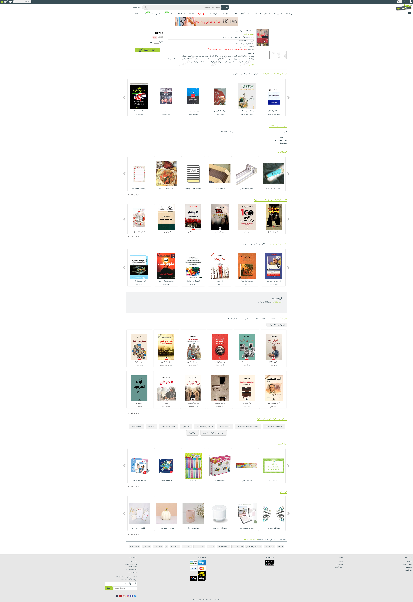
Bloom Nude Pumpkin (166, 528)
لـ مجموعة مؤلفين (193, 114)
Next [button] (124, 97)
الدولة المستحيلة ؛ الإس (139, 281)
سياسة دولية (187, 546)
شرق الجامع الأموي (166, 362)
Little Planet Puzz (166, 480)
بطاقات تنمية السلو (220, 480)
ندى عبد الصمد (192, 406)
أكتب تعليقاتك (277, 302)
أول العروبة (139, 403)
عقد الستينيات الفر (247, 362)
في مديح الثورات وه (220, 362)
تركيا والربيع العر (220, 232)
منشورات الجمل (136, 426)
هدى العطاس (246, 406)
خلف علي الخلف (165, 406)
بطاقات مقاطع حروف (274, 480)
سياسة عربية (175, 546)
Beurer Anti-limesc (220, 528)
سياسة (246, 539)
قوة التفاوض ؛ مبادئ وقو (274, 281)
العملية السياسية (237, 546)
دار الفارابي (186, 426)
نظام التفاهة (220, 281)
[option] (274, 97)
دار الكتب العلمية (225, 426)
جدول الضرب (193, 480)
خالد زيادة (246, 365)
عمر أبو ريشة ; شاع (274, 362)
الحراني (166, 403)
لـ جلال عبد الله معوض (274, 114)
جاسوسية (211, 546)
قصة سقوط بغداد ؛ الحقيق (166, 281)
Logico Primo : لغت (139, 480)
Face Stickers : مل (274, 528)
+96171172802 (132, 567)
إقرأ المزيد (251, 64)
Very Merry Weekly (139, 188)
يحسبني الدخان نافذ (139, 362)
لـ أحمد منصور (166, 284)
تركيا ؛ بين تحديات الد (193, 111)
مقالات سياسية (134, 546)
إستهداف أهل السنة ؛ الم (193, 281)
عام (166, 546)
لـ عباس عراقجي (273, 284)
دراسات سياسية (199, 546)
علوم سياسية (158, 546)
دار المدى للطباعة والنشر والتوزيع (213, 432)
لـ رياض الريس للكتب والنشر (277, 324)
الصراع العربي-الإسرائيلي (253, 546)
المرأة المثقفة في (246, 403)
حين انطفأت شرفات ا (193, 403)
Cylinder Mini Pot (193, 528)
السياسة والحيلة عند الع (246, 281)
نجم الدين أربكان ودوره (220, 111)
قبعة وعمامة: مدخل (139, 232)
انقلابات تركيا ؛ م (193, 232)
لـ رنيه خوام (247, 284)
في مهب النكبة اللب (220, 403)
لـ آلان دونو (220, 284)
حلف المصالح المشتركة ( (139, 111)
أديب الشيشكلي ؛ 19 (274, 403)
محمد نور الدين (248, 34)
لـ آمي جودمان (166, 114)
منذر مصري (139, 365)
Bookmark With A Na (273, 188)
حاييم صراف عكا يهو (193, 362)
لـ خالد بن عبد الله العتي (247, 114)
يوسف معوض (192, 365)
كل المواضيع (254, 539)
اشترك (109, 588)
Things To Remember (193, 188)
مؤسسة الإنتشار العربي (168, 426)
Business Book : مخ (247, 528)
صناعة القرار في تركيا (274, 111)
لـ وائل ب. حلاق (139, 284)
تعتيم (166, 111)
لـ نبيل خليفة (193, 284)
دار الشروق (192, 432)
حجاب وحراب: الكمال (274, 232)
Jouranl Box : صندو (220, 188)
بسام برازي (273, 406)
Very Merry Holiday (139, 528)
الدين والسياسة (269, 546)
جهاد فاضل (273, 365)
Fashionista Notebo (166, 188)
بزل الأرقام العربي (247, 480)
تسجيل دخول (406, 2)
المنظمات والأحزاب (223, 546)
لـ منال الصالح (220, 114)
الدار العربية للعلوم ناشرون (273, 426)
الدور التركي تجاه (166, 232)
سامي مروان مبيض (165, 365)
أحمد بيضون (219, 406)
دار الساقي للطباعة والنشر (205, 426)
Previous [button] (288, 97)
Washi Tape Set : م (246, 188)
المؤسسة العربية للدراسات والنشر (248, 426)
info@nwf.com (131, 569)
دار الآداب (151, 426)
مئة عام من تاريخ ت (247, 232)
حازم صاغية (219, 365)
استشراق (280, 546)
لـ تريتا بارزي (139, 114)
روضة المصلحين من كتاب (247, 111)
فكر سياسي (146, 546)
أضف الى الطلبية (149, 50)
